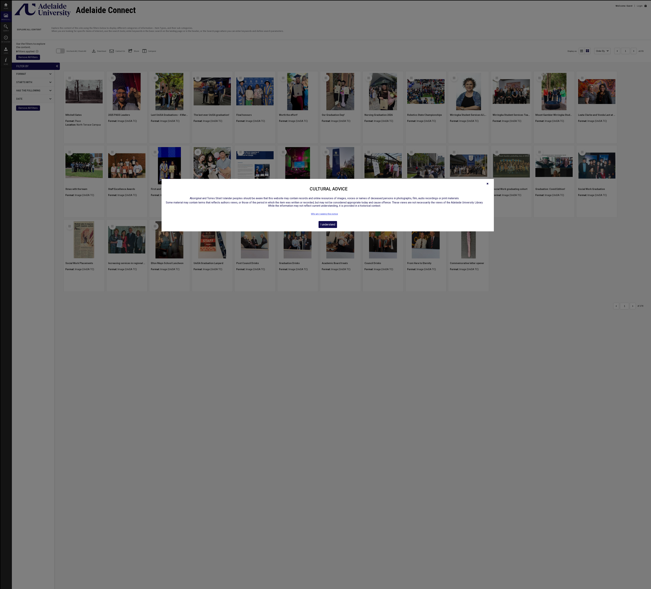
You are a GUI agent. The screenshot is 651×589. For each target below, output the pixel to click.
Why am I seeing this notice (324, 214)
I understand (327, 224)
